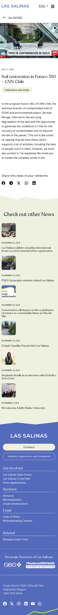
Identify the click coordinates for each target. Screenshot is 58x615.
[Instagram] (19, 604)
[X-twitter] (12, 604)
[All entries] (4, 17)
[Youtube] (33, 604)
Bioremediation (12, 499)
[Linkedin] (26, 604)
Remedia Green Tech (15, 539)
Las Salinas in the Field (16, 478)
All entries (15, 17)
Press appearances (14, 482)
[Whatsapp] (40, 604)
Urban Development (15, 503)
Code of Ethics (11, 516)
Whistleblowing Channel (17, 520)
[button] (42, 6)
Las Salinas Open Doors (17, 474)
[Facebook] (5, 604)
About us (8, 495)
